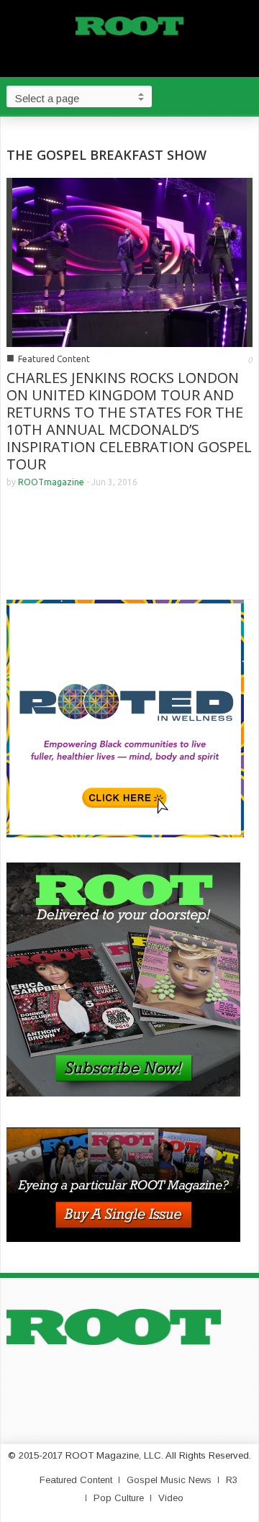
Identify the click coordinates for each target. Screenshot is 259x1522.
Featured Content (54, 359)
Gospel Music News (169, 1479)
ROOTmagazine (51, 482)
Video (170, 1497)
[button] (244, 95)
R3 (231, 1479)
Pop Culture (119, 1497)
